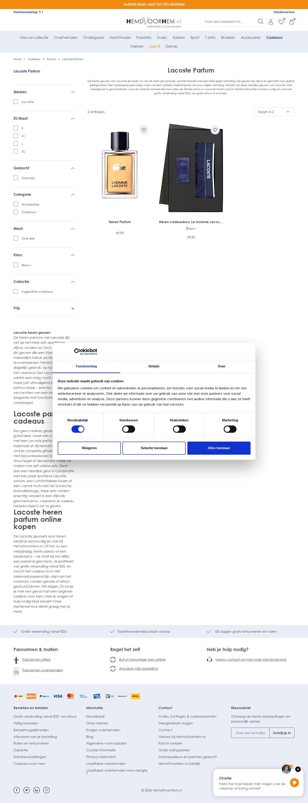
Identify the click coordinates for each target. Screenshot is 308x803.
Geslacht (21, 168)
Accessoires (30, 204)
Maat (18, 229)
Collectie (21, 282)
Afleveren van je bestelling (35, 737)
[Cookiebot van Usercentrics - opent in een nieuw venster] (77, 351)
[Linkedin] (36, 790)
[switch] (128, 429)
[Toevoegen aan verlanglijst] (143, 129)
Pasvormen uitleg (36, 659)
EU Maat (21, 118)
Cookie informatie (101, 750)
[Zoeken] (260, 21)
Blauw (26, 265)
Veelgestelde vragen (176, 723)
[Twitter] (26, 790)
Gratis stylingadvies (174, 750)
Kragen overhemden (103, 730)
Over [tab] (221, 366)
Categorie (22, 194)
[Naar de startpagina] (154, 22)
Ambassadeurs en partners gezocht (188, 757)
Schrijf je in (282, 733)
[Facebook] (17, 790)
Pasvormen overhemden (42, 670)
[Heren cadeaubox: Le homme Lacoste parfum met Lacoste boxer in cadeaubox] (191, 168)
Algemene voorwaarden (106, 743)
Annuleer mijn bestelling (138, 668)
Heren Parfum (120, 222)
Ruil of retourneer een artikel (142, 659)
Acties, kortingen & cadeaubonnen (187, 716)
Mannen (28, 178)
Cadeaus (29, 212)
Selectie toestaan (154, 448)
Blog (89, 737)
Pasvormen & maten (36, 649)
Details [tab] (154, 366)
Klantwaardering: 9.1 (28, 12)
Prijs (17, 308)
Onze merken (97, 723)
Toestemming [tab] (86, 366)
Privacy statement (101, 757)
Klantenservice (284, 12)
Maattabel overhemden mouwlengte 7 (116, 772)
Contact (165, 708)
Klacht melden (170, 743)
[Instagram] (46, 790)
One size (28, 238)
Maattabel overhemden (106, 763)
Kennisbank (95, 716)
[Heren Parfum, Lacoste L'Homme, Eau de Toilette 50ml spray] (119, 168)
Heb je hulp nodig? (227, 649)
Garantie (21, 750)
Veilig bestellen (26, 723)
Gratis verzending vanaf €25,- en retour (45, 716)
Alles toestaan (219, 448)
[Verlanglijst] (279, 21)
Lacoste (28, 102)
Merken (20, 92)
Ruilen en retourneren (31, 743)
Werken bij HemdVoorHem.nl (182, 737)
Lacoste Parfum (27, 71)
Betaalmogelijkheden (31, 730)
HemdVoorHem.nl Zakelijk (179, 763)
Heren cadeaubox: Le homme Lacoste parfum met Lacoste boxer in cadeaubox (191, 222)
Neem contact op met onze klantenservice (251, 659)
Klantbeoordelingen (30, 757)
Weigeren (89, 448)
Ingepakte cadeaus (37, 291)
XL (23, 151)
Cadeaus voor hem (29, 763)
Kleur (18, 255)
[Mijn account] (268, 21)
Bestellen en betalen (31, 708)
